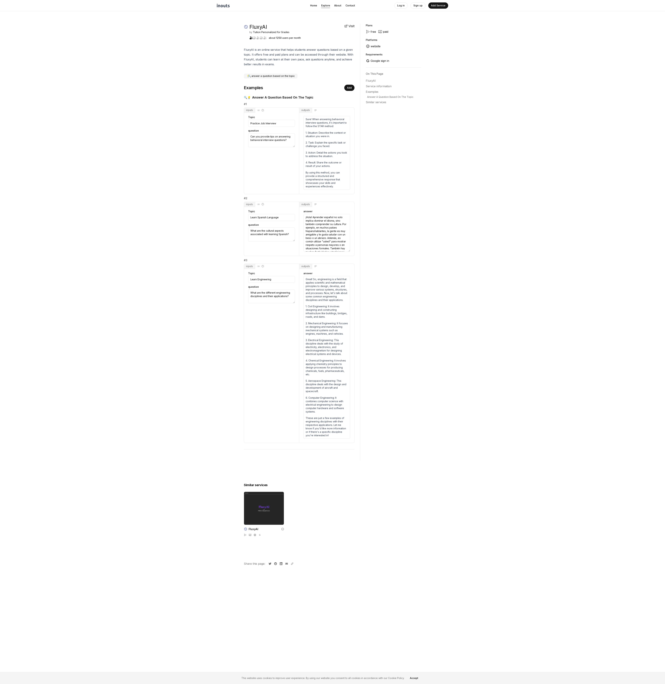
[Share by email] (286, 563)
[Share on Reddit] (275, 563)
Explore (325, 5)
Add (349, 87)
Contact (350, 5)
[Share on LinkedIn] (280, 563)
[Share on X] (269, 563)
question (253, 130)
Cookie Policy (396, 678)
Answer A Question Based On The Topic (390, 96)
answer (307, 211)
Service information (379, 86)
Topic (251, 117)
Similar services (376, 102)
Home (313, 5)
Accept (414, 678)
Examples (372, 91)
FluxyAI (371, 80)
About (337, 5)
